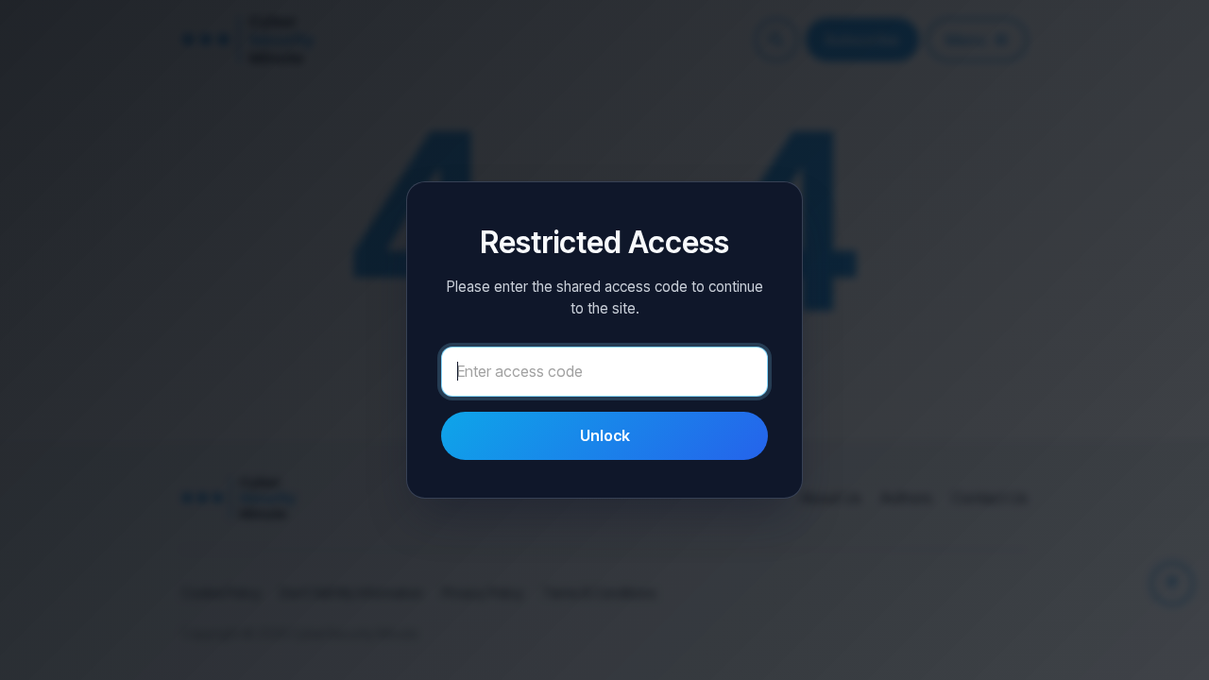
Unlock (605, 435)
